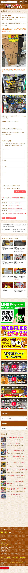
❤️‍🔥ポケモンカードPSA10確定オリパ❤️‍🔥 (17, 213)
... (12, 566)
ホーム (2, 557)
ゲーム (9, 197)
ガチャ (4, 197)
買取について (4, 559)
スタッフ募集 (15, 557)
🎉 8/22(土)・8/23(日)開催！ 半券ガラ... (17, 456)
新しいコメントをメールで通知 (12, 185)
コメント (5, 149)
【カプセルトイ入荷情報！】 (14, 202)
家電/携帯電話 (16, 197)
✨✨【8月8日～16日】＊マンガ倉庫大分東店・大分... (16, 489)
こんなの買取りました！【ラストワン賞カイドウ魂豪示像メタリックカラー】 (13, 230)
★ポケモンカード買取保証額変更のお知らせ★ (17, 482)
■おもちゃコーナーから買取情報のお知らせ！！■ (17, 470)
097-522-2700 (4, 545)
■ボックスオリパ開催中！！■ (15, 208)
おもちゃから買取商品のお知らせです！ (16, 451)
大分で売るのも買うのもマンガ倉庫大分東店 (15, 562)
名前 (4, 160)
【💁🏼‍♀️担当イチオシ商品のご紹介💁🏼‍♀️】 (16, 475)
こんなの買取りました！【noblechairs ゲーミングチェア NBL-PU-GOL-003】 (14, 225)
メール (4, 166)
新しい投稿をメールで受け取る (12, 188)
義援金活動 (22, 557)
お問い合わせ (21, 2)
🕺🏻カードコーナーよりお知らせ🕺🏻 (16, 437)
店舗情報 (8, 557)
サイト (4, 172)
